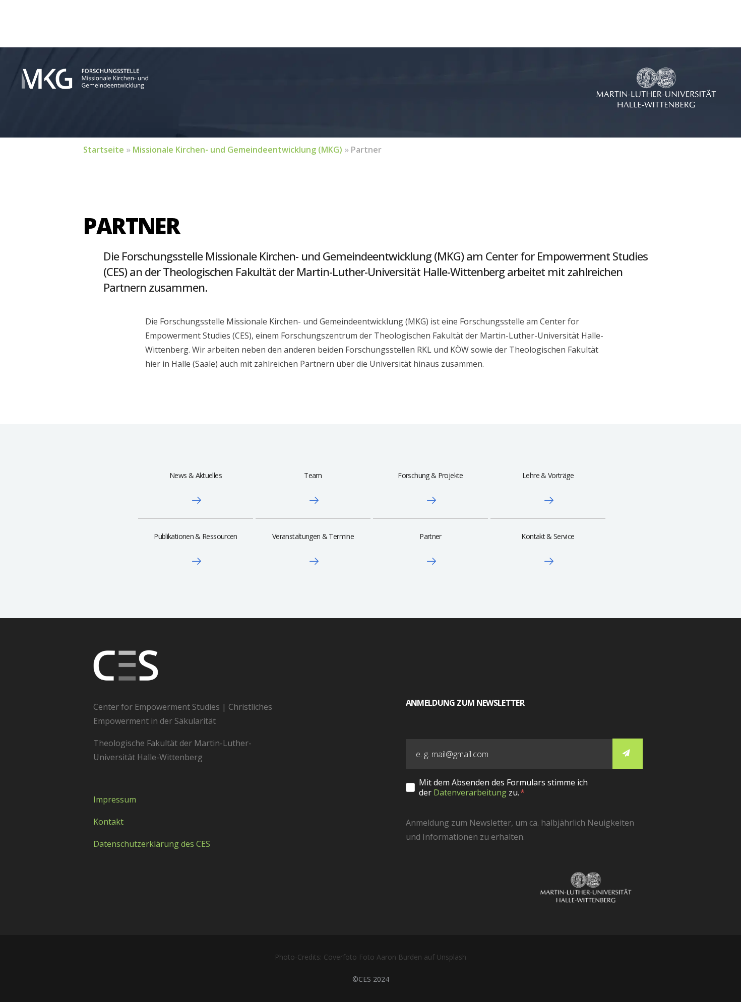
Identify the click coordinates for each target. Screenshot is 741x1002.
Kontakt (108, 821)
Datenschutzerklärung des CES (151, 843)
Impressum (114, 799)
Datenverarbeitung (470, 792)
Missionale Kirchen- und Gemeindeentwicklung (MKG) (237, 149)
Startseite (103, 149)
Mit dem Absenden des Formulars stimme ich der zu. (503, 787)
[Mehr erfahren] (196, 500)
